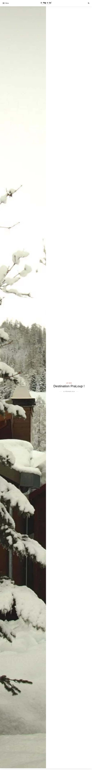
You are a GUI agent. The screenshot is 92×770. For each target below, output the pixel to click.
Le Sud (69, 383)
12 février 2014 (69, 391)
